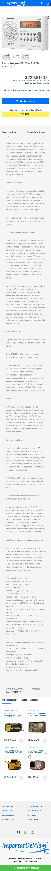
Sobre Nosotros (34, 810)
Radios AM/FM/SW (13, 692)
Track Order (32, 820)
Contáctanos (7, 810)
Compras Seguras (35, 806)
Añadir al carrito (27, 101)
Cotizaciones (7, 806)
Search (36, 3)
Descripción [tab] (9, 132)
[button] (47, 18)
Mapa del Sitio (8, 820)
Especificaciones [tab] (36, 132)
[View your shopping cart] (47, 3)
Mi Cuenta (31, 816)
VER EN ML (25, 114)
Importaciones (8, 816)
